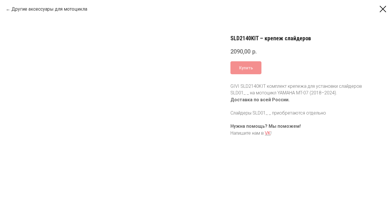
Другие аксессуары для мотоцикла (49, 9)
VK (268, 133)
